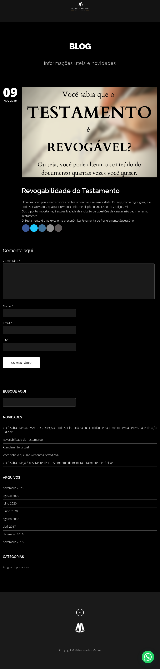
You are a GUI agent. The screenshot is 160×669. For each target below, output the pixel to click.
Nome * (8, 306)
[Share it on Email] (50, 228)
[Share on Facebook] (26, 228)
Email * (7, 323)
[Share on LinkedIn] (42, 228)
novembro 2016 (13, 542)
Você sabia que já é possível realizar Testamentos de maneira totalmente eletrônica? (58, 463)
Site (5, 340)
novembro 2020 (13, 488)
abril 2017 (9, 526)
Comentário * (12, 261)
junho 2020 (10, 511)
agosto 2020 (11, 496)
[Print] (58, 228)
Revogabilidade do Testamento (23, 440)
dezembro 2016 (13, 534)
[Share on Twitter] (34, 228)
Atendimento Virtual (16, 447)
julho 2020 (10, 503)
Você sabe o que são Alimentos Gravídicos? (31, 455)
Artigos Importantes (16, 567)
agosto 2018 (11, 519)
